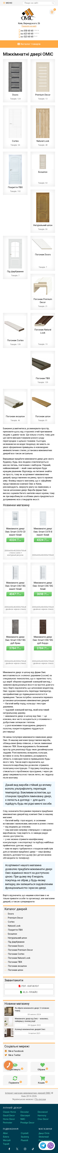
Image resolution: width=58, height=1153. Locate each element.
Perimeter (7, 1122)
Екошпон (12, 934)
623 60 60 (30, 33)
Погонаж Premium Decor (20, 950)
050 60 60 (30, 30)
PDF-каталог (30, 986)
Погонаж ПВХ (15, 962)
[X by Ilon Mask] (17, 1149)
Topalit (6, 1143)
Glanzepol (25, 1115)
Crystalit (24, 1133)
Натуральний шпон (17, 938)
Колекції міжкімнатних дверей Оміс (30, 1029)
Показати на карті (29, 26)
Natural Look (14, 925)
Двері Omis (44, 1133)
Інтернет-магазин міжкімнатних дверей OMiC (28, 1093)
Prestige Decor (27, 1122)
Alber (5, 1133)
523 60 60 (29, 36)
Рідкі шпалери (45, 1140)
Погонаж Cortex (16, 954)
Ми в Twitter (14, 1055)
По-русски (40, 1099)
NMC (22, 1118)
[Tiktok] (33, 1149)
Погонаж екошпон (17, 966)
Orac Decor (43, 1118)
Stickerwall (44, 1136)
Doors (11, 913)
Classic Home (9, 1111)
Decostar (24, 1111)
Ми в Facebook (15, 1051)
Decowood (43, 1111)
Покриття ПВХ (15, 929)
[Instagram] (25, 1149)
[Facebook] (9, 1149)
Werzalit (7, 1140)
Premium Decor (15, 917)
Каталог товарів (30, 44)
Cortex (11, 921)
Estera (6, 1136)
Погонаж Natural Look (19, 958)
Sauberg (25, 1136)
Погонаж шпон (15, 970)
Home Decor (9, 1118)
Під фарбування (16, 942)
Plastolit (24, 1140)
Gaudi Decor (9, 1115)
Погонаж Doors (16, 946)
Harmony (42, 1115)
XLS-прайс (30, 992)
